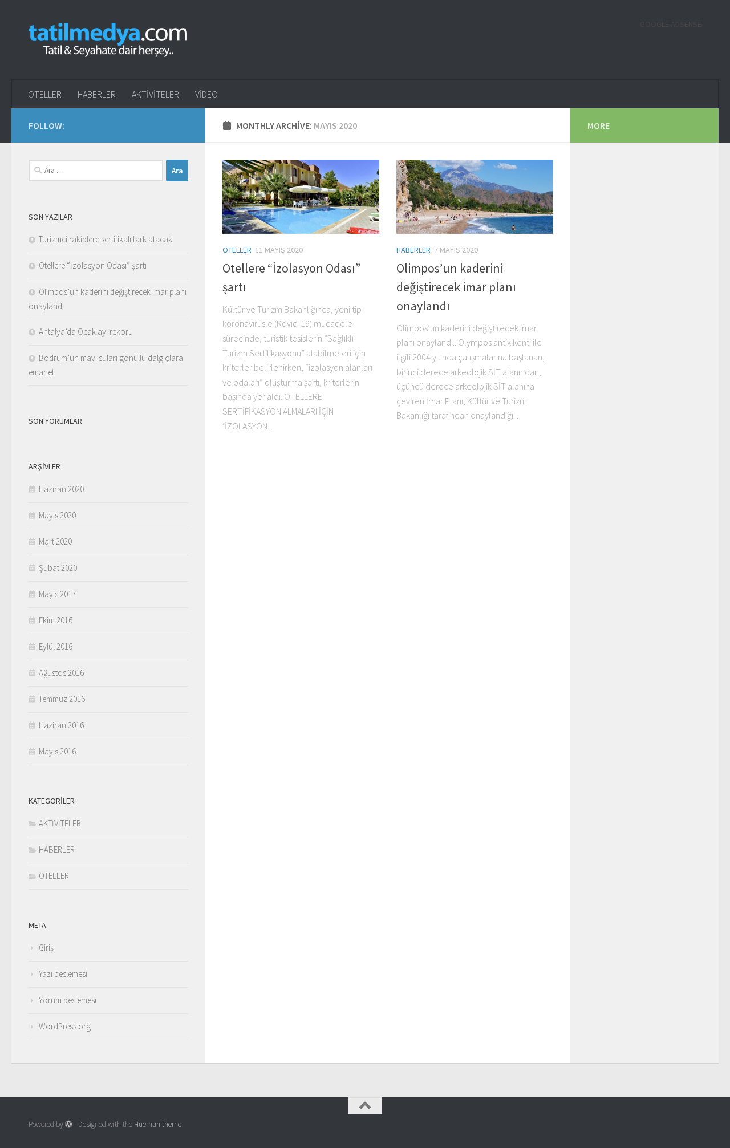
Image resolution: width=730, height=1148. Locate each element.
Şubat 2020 (58, 567)
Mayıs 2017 (57, 594)
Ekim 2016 (55, 620)
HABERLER (97, 94)
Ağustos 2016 (61, 672)
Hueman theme (157, 1124)
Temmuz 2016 (62, 698)
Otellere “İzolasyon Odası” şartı (93, 265)
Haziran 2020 (61, 489)
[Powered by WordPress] (68, 1124)
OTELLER (45, 94)
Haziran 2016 (61, 725)
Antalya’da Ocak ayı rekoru (86, 331)
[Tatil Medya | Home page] (108, 40)
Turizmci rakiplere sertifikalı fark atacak (105, 239)
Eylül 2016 (55, 646)
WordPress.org (65, 1026)
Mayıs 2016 (57, 751)
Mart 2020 (55, 541)
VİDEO (206, 94)
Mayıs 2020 (57, 515)
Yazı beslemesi (63, 973)
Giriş (46, 947)
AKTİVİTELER (155, 94)
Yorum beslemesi (67, 1000)
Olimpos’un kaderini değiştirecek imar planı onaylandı (456, 287)
